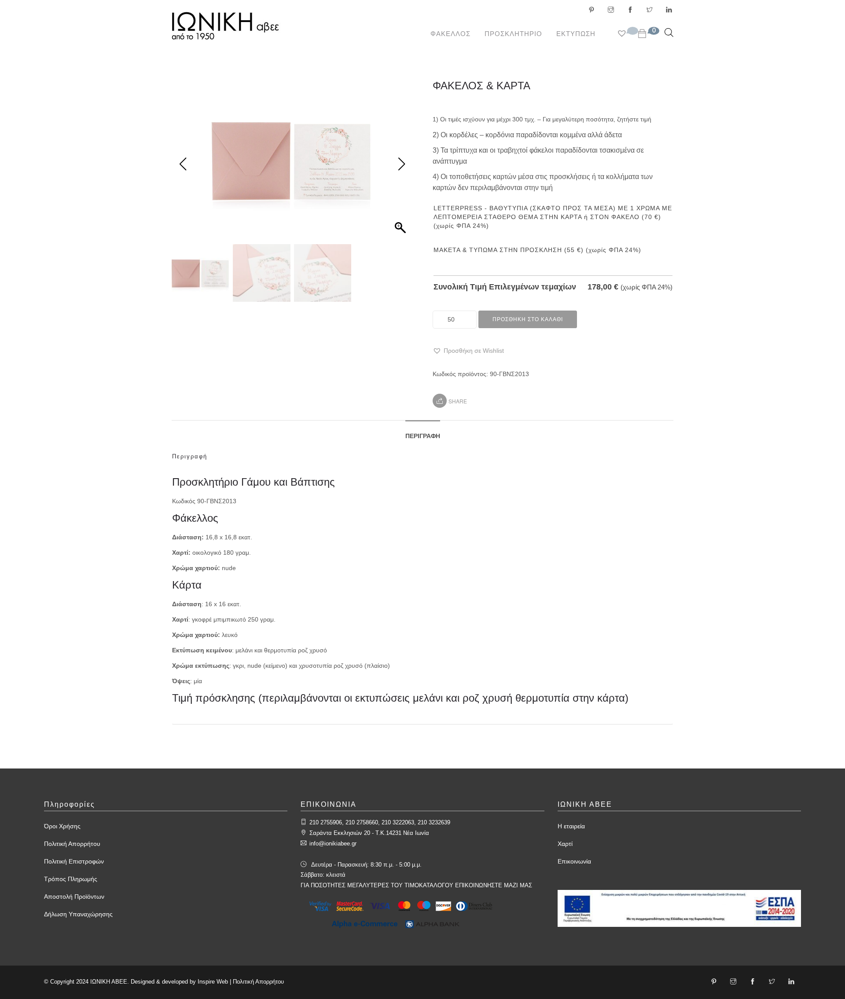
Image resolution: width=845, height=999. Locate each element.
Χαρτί (565, 843)
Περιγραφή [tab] (422, 435)
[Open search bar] (669, 32)
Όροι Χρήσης (62, 826)
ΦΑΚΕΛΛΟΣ (450, 33)
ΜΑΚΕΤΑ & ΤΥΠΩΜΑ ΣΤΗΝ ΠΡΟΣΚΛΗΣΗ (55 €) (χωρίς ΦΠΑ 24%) (537, 249)
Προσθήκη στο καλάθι (527, 319)
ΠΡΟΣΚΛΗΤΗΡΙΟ (513, 33)
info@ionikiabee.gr (332, 843)
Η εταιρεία (571, 826)
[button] (468, 350)
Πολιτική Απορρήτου (72, 843)
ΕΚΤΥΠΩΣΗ (575, 33)
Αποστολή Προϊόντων (74, 896)
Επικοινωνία (574, 861)
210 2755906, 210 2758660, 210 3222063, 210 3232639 (379, 822)
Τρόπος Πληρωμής (70, 878)
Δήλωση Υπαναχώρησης (78, 914)
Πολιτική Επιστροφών (74, 861)
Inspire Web (213, 981)
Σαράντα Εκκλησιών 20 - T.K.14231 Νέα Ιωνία (369, 833)
